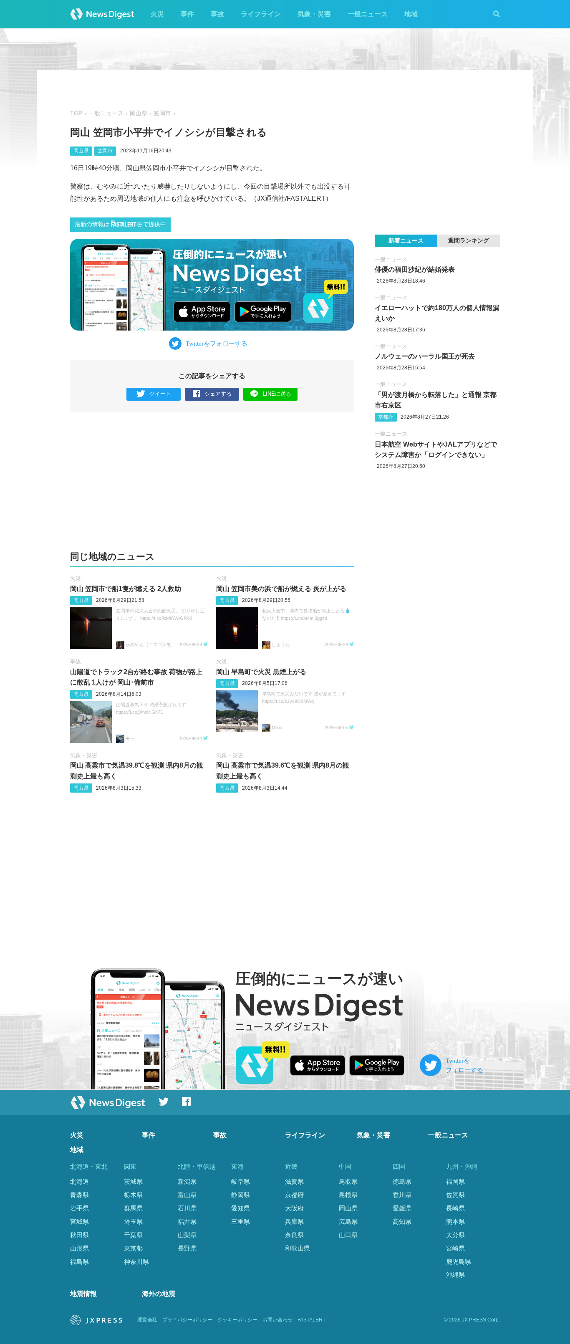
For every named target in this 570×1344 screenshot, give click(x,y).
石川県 (187, 1208)
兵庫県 (294, 1221)
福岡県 (455, 1181)
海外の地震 (158, 1293)
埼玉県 (133, 1221)
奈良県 (294, 1234)
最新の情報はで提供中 (120, 224)
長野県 (187, 1248)
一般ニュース (368, 14)
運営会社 (147, 1320)
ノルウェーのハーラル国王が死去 (425, 356)
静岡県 (240, 1194)
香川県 (402, 1194)
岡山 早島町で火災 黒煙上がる (261, 671)
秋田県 (79, 1234)
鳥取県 (348, 1181)
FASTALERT (311, 1320)
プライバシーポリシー (187, 1320)
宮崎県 (455, 1248)
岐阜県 (240, 1181)
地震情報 (83, 1293)
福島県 (79, 1261)
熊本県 (455, 1221)
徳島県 (402, 1181)
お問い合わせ (277, 1320)
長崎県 (455, 1208)
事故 (217, 14)
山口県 (348, 1234)
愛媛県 (402, 1208)
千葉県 (133, 1234)
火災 (157, 14)
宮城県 (79, 1221)
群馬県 (133, 1208)
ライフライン (261, 14)
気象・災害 (314, 14)
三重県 (240, 1221)
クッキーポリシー (237, 1320)
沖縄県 (455, 1274)
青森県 (79, 1194)
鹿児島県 (458, 1261)
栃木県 (133, 1194)
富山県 (187, 1194)
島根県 (348, 1194)
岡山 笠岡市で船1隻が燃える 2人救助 (125, 588)
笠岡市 (162, 113)
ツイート (160, 394)
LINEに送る (277, 394)
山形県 (79, 1248)
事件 (187, 14)
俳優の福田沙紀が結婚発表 (415, 269)
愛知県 (240, 1208)
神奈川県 (136, 1261)
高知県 (402, 1221)
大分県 (455, 1234)
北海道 (79, 1181)
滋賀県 (294, 1181)
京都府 (385, 417)
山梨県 (187, 1234)
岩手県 (79, 1208)
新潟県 (187, 1181)
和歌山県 (297, 1248)
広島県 (348, 1221)
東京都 (133, 1248)
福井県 (187, 1221)
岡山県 (138, 113)
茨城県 (133, 1181)
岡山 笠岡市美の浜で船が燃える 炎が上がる (281, 588)
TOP (76, 113)
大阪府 (294, 1208)
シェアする (218, 394)
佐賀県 (455, 1194)
